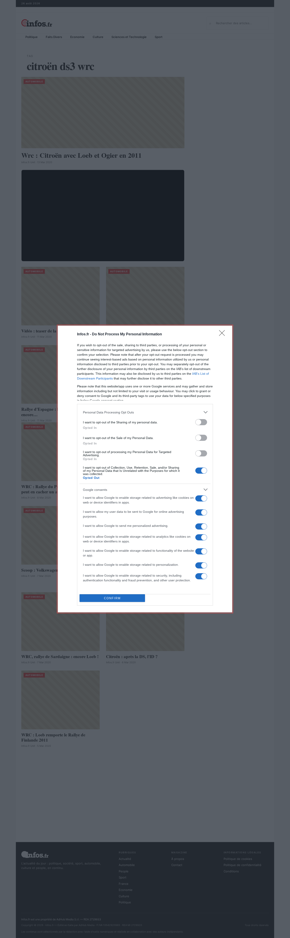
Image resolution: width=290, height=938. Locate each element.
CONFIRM (112, 598)
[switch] (201, 422)
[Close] (223, 334)
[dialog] (145, 469)
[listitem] (145, 412)
